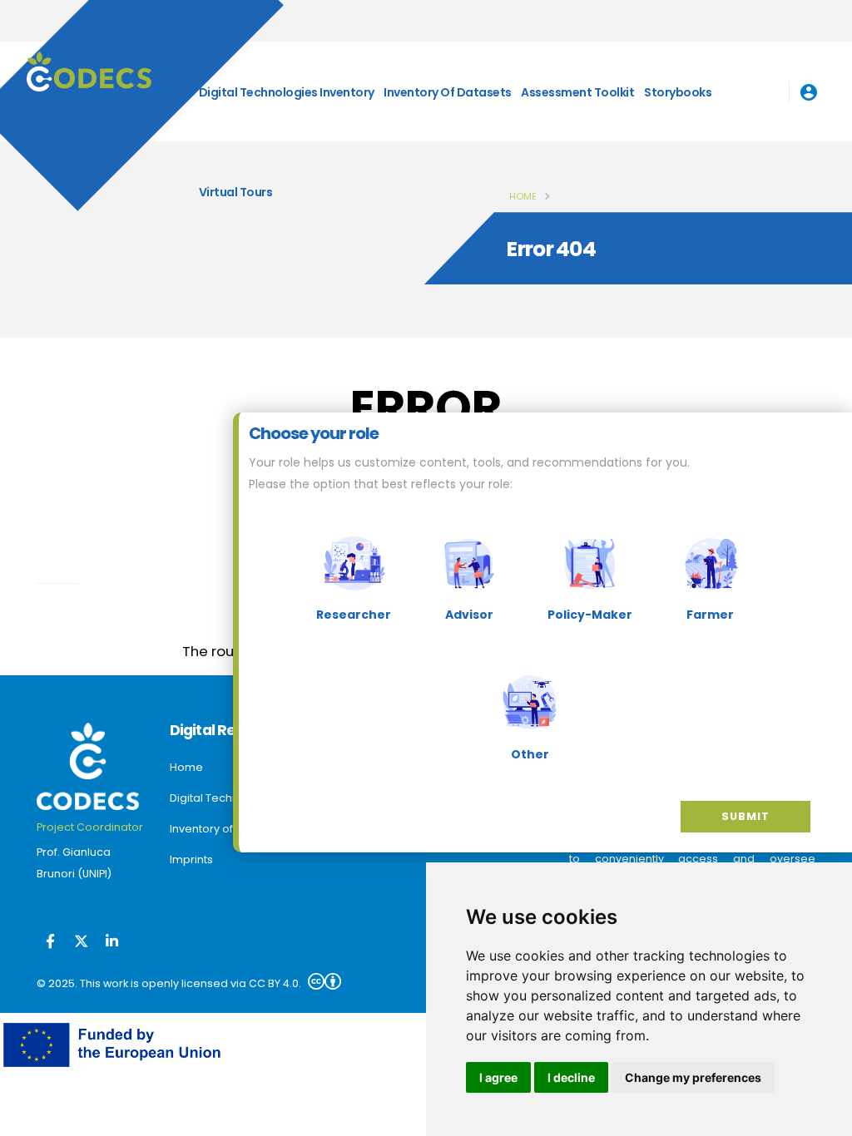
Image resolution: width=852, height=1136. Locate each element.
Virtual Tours (236, 192)
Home (523, 196)
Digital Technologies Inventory (286, 92)
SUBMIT (745, 816)
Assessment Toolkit (577, 92)
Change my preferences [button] (693, 1077)
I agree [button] (498, 1077)
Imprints (191, 859)
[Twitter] (81, 942)
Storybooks (677, 92)
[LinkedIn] (112, 942)
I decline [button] (571, 1077)
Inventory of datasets (448, 92)
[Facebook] (50, 942)
